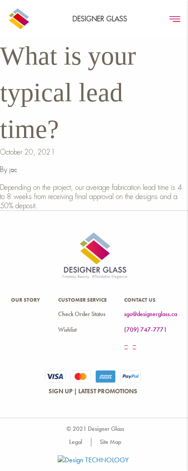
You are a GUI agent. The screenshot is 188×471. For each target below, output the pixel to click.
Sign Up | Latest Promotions (93, 391)
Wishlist (67, 329)
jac (13, 170)
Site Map (110, 442)
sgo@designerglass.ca (150, 314)
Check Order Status (81, 314)
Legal (75, 442)
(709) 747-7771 (145, 329)
